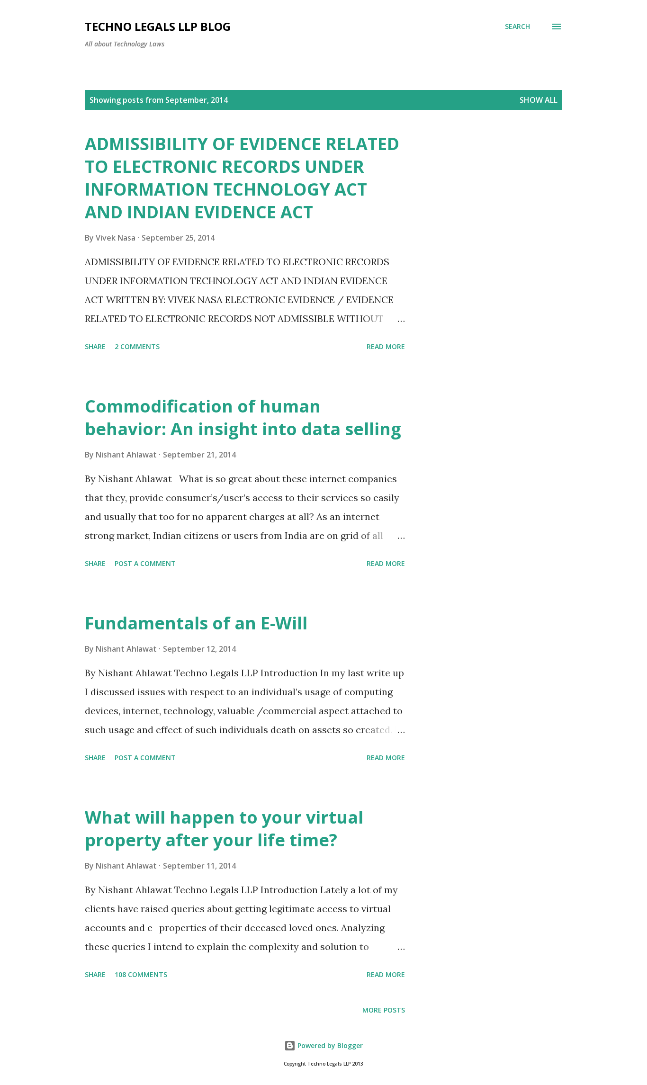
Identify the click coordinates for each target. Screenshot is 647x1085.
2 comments (137, 346)
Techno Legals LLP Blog (158, 26)
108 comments (141, 974)
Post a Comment (145, 563)
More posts (383, 1009)
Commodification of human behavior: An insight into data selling (243, 417)
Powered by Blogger (329, 1045)
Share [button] (95, 346)
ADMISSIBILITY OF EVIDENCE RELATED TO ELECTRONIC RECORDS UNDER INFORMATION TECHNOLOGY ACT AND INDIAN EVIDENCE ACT (242, 178)
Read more (386, 346)
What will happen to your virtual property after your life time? (224, 829)
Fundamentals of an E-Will (196, 623)
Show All (538, 100)
